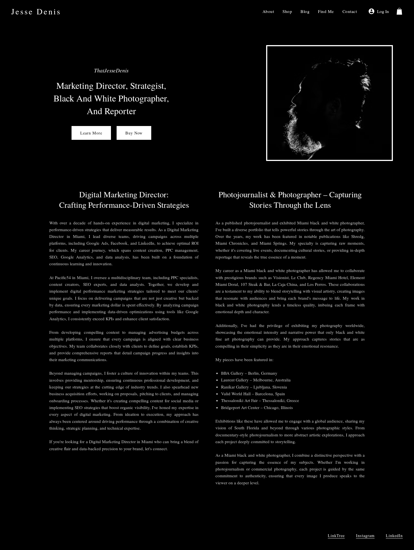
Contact (349, 11)
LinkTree (336, 535)
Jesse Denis (36, 11)
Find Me (326, 11)
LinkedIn (394, 535)
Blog (305, 11)
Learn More (91, 133)
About (268, 11)
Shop (287, 11)
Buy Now (134, 133)
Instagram (365, 535)
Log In (383, 11)
